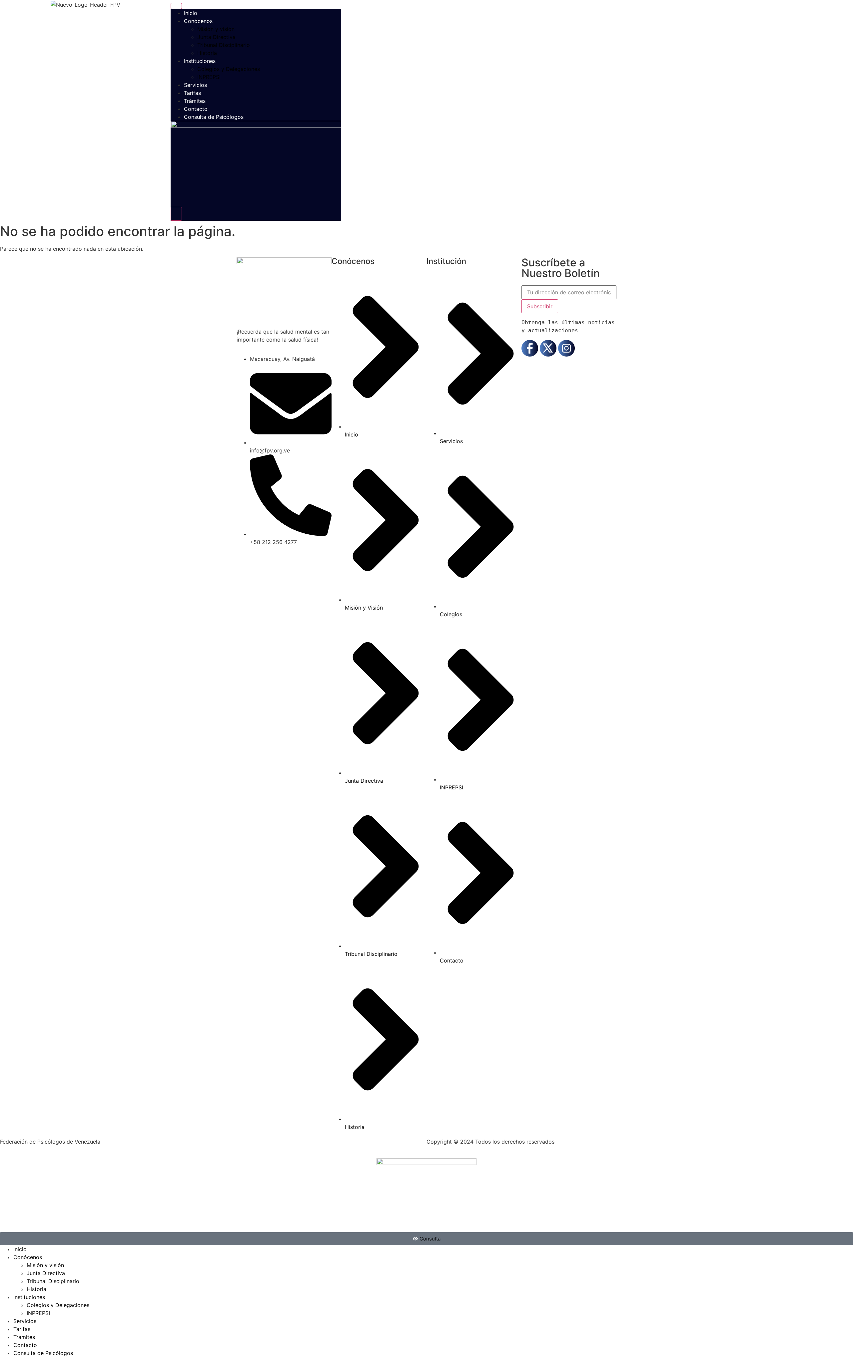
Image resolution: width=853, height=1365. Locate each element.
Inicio (190, 13)
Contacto (196, 109)
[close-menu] (176, 214)
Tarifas (192, 93)
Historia (207, 53)
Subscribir (539, 306)
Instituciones (200, 61)
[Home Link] (256, 125)
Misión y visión (216, 29)
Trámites (195, 101)
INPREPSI (209, 77)
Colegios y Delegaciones (228, 69)
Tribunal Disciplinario (223, 45)
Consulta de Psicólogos (214, 117)
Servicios (195, 85)
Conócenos (198, 21)
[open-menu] (176, 6)
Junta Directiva (216, 37)
